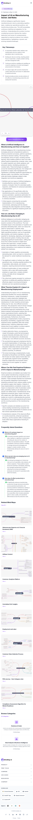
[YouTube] (16, 814)
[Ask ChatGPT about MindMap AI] (8, 806)
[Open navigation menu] (31, 3)
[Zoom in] (9, 133)
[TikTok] (27, 814)
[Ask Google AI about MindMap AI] (12, 806)
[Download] (31, 86)
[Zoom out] (2, 133)
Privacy (14, 818)
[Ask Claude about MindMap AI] (19, 806)
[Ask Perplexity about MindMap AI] (15, 806)
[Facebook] (6, 814)
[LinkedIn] (13, 814)
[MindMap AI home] (6, 760)
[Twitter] (9, 814)
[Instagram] (23, 814)
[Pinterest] (20, 814)
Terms (18, 818)
